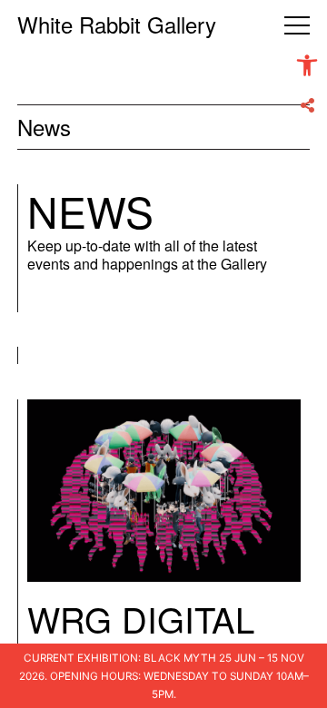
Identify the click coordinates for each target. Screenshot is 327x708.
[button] (307, 65)
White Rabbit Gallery (116, 24)
